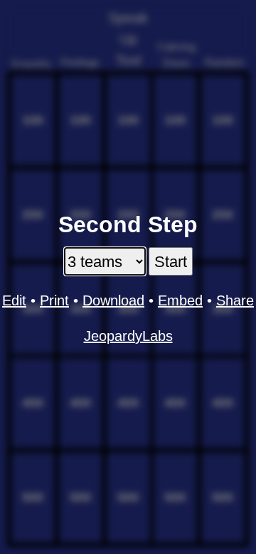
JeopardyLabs (128, 336)
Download (113, 300)
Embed (180, 300)
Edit (14, 300)
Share (235, 300)
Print (54, 300)
